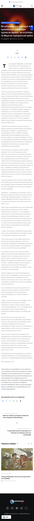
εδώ (2, 387)
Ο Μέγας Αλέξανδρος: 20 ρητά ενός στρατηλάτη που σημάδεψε (16, 477)
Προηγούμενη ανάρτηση (11, 413)
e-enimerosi (5, 39)
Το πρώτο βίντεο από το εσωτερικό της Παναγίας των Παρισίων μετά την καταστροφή (19, 433)
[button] (28, 443)
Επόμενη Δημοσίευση (23, 428)
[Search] (32, 6)
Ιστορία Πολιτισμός (6, 473)
